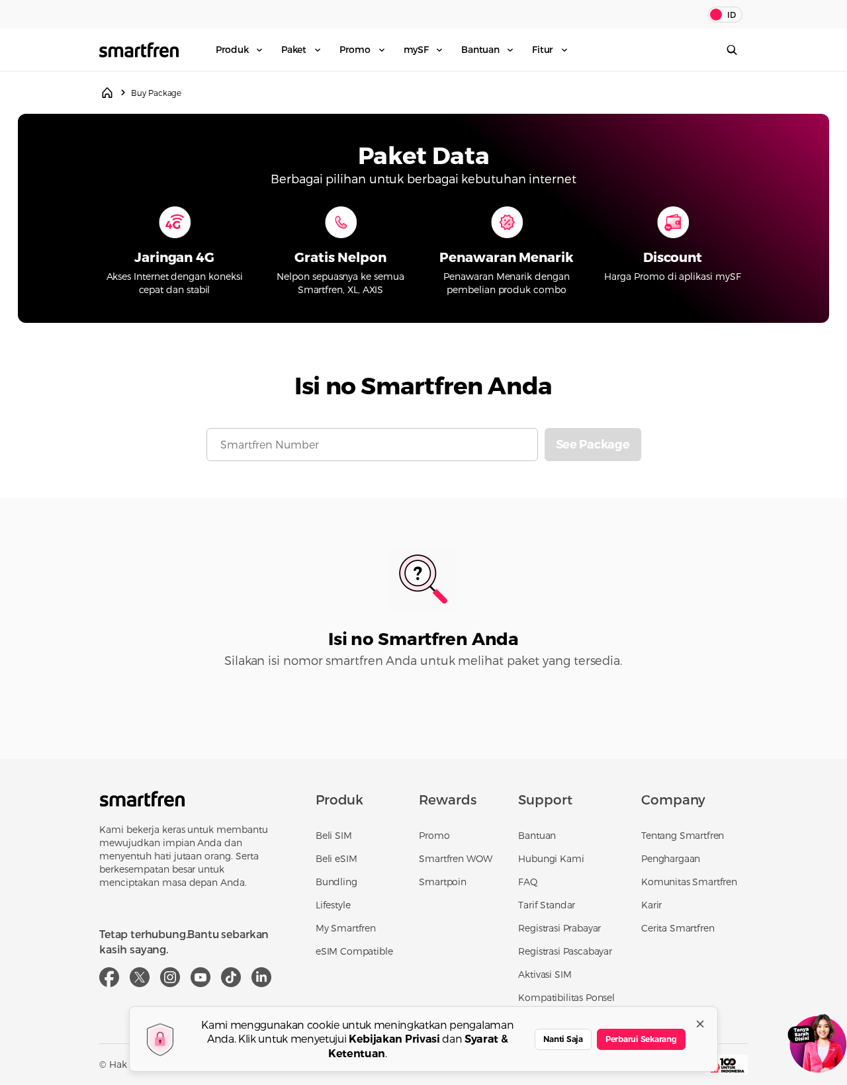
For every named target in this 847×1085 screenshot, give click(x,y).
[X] (140, 977)
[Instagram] (170, 977)
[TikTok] (231, 977)
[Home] (107, 93)
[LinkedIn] (261, 977)
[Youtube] (200, 977)
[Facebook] (109, 977)
